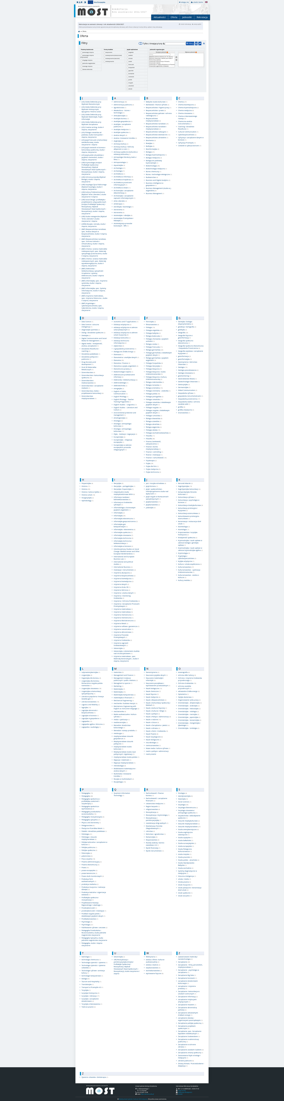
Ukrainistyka (119, 957)
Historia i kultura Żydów (91, 492)
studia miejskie (184, 854)
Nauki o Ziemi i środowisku (157, 731)
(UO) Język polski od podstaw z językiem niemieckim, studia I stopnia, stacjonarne (93, 157)
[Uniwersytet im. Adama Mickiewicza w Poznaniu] (162, 64)
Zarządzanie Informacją (188, 997)
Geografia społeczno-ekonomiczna (186, 342)
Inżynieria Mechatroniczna (125, 621)
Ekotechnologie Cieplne (123, 372)
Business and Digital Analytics (158, 180)
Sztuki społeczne (185, 893)
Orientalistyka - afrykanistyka (190, 703)
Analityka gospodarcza (123, 121)
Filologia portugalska (154, 396)
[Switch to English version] (206, 2)
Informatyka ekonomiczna (124, 518)
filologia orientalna (154, 388)
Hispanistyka (87, 483)
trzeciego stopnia (87, 66)
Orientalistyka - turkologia (188, 728)
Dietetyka (86, 335)
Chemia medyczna (186, 110)
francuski (131, 64)
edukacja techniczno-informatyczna (121, 342)
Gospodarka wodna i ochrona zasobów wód (189, 403)
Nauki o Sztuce (152, 722)
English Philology (121, 396)
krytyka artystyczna (186, 561)
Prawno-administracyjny (92, 862)
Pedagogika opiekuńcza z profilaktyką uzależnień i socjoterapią (91, 801)
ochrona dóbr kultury (187, 675)
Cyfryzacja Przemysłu (187, 143)
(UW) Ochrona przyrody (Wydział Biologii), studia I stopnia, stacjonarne (94, 179)
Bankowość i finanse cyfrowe (157, 105)
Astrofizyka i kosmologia (123, 207)
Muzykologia (120, 782)
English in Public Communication (121, 392)
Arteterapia (119, 204)
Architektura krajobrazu (123, 180)
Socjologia (183, 805)
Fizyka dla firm (152, 466)
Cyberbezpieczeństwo (187, 135)
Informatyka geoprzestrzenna (126, 521)
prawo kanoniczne (89, 873)
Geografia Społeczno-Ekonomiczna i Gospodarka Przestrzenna (190, 347)
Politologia (87, 834)
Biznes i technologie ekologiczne (159, 174)
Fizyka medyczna (153, 469)
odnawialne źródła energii (189, 691)
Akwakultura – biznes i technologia (122, 111)
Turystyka (86, 990)
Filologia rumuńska (154, 416)
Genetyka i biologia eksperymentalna (185, 323)
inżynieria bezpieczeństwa (124, 576)
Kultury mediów (185, 580)
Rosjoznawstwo (152, 840)
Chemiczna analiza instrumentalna (185, 122)
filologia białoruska (154, 336)
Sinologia (182, 793)
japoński (131, 70)
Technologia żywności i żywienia (94, 962)
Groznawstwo (184, 413)
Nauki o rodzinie (153, 719)
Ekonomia (119, 360)
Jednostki (187, 17)
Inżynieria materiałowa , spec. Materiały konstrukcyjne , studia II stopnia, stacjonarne (126, 658)
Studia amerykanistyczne (188, 829)
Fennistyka (151, 322)
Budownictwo (152, 177)
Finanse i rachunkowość (156, 458)
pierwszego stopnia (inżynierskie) (87, 56)
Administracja (120, 102)
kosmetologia (184, 527)
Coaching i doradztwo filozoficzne (186, 128)
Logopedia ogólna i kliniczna (93, 724)
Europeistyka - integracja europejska (123, 441)
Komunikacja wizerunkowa (189, 513)
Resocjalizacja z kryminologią (158, 815)
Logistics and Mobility (91, 705)
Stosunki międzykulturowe (189, 821)
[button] (77, 2)
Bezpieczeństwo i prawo (156, 110)
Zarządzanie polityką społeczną (190, 1023)
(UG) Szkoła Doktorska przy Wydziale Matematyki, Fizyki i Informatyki (92, 116)
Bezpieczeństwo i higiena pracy (158, 107)
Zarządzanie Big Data (187, 975)
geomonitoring (184, 376)
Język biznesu (152, 486)
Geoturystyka (184, 384)
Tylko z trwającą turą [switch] (152, 43)
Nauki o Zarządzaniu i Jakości (158, 725)
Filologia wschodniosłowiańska (158, 433)
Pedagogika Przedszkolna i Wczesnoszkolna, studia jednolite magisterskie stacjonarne (94, 932)
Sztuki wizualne (185, 896)
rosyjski (131, 83)
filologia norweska (153, 385)
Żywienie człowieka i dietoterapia (95, 1077)
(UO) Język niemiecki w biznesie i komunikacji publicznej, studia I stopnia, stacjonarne (94, 149)
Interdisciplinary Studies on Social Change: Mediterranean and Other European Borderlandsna (127, 551)
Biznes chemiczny (153, 171)
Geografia (183, 333)
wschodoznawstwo (154, 971)
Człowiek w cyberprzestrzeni (189, 146)
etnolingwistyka (120, 418)
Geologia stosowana (186, 373)
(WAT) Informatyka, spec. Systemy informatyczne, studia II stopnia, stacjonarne (94, 290)
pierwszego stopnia (88, 52)
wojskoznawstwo (153, 968)
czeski (130, 61)
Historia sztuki (88, 495)
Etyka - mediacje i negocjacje (125, 434)
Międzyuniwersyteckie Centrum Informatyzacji (133, 1099)
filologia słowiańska (154, 418)
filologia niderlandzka (155, 382)
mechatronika (120, 711)
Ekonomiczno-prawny (123, 369)
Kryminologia (184, 553)
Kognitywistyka (185, 486)
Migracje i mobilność (122, 760)
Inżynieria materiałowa (123, 609)
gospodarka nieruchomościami (190, 396)
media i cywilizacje (122, 719)
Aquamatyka (119, 165)
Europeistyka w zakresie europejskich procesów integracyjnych (122, 447)
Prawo (85, 867)
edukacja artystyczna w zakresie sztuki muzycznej (125, 334)
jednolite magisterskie (89, 63)
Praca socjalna (88, 859)
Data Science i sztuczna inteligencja (90, 325)
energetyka (119, 388)
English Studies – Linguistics (125, 405)
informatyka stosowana (123, 535)
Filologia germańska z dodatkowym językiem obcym (159, 354)
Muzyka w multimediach (124, 779)
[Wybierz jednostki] (176, 57)
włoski (130, 89)
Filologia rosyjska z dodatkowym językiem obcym (158, 411)
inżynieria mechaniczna (123, 615)
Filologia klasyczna (154, 369)
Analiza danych (120, 135)
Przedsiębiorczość (89, 908)
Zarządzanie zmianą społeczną (190, 1053)
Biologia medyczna (154, 158)
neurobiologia (152, 742)
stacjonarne (109, 52)
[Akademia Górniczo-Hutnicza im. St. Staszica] (162, 57)
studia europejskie (186, 846)
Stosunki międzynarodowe (189, 824)
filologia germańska (154, 350)
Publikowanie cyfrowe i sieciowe (94, 927)
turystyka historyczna (90, 993)
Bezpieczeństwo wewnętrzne (158, 135)
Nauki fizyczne (152, 694)
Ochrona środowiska (187, 683)
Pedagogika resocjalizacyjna (93, 817)
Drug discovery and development (89, 363)
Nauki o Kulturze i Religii (156, 711)
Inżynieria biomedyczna (123, 578)
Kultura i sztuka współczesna (190, 564)
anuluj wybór (197, 24)
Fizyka (149, 463)
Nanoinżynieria (152, 672)
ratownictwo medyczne (155, 803)
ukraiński (131, 86)
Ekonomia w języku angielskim (126, 366)
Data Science (87, 322)
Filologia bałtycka (153, 333)
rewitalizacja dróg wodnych (157, 823)
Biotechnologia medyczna (156, 169)
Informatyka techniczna (123, 538)
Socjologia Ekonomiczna (188, 807)
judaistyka (151, 508)
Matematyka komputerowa (125, 695)
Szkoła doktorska (87, 69)
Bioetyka (150, 143)
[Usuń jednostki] (176, 60)
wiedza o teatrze (153, 965)
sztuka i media (184, 879)
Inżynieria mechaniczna (123, 618)
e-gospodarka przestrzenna (125, 349)
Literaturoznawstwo (90, 702)
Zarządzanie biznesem (187, 978)
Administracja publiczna (124, 105)
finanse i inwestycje (154, 455)
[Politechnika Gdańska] (162, 60)
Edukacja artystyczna (122, 324)
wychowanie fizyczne (154, 973)
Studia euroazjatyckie (187, 843)
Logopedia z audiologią (91, 727)
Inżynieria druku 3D (122, 587)
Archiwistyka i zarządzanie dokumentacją (123, 191)
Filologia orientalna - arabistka (158, 391)
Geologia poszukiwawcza (188, 370)
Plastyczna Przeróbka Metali (93, 828)
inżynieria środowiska (123, 640)
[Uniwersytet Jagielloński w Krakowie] (162, 66)
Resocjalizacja (152, 812)
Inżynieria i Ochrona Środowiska (127, 601)
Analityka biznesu (121, 118)
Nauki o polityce (153, 714)
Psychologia (87, 922)
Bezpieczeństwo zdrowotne (157, 137)
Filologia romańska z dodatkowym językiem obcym (158, 403)
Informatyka (119, 513)
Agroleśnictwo (120, 107)
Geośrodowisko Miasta (187, 379)
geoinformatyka (185, 359)
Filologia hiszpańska (154, 363)
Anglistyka (118, 141)
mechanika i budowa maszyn (125, 703)
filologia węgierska (154, 427)
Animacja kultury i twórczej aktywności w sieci (124, 148)
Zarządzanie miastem (187, 1005)
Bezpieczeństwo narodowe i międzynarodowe (156, 128)
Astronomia (119, 210)
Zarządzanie (184, 962)
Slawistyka (183, 799)
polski (130, 79)
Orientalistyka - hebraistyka (189, 709)
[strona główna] (79, 31)
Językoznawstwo (153, 502)
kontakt (180, 1094)
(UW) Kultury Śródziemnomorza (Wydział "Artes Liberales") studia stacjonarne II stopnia (94, 194)
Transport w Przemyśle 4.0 (92, 987)
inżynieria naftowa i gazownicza (126, 626)
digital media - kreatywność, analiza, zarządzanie (92, 344)
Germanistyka (184, 387)
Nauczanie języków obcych (157, 675)
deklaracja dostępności (185, 1092)
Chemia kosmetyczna (187, 105)
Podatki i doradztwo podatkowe (94, 831)
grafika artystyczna (186, 410)
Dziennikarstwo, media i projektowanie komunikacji (93, 392)
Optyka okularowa (185, 697)
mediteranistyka (121, 722)
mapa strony (182, 1090)
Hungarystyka (88, 498)
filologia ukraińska (153, 424)
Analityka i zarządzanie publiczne (122, 125)
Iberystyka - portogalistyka (124, 486)
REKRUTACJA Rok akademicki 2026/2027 (129, 11)
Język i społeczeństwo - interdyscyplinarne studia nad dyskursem (157, 491)
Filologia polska (153, 394)
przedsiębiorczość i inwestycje (94, 911)
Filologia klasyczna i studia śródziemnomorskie (156, 373)
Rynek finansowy (153, 848)
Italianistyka (119, 648)
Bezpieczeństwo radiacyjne (157, 132)
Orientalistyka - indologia (188, 711)
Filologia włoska (153, 430)
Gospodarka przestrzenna (189, 399)
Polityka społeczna (89, 850)
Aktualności (160, 17)
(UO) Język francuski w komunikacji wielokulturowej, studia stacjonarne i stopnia (94, 142)
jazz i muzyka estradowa (156, 483)
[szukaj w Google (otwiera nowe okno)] (196, 43)
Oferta (174, 17)
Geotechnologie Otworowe (189, 382)
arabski (131, 55)
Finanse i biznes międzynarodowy (153, 448)
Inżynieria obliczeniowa (123, 632)
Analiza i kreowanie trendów (125, 138)
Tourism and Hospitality (91, 981)
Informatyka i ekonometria (124, 529)
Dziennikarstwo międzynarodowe (89, 397)
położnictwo (87, 856)
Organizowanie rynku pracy (189, 700)
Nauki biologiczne (154, 688)
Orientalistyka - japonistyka (189, 717)
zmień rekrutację (186, 24)
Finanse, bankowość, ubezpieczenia (153, 442)
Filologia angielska (154, 330)
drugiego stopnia (87, 60)
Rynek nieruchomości (155, 851)
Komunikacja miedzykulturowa (190, 505)
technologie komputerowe (92, 976)
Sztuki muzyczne (185, 885)
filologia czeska (152, 344)
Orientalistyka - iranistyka (188, 714)
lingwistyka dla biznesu (91, 678)
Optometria (183, 694)
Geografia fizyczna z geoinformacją (185, 336)
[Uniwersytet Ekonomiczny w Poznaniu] (162, 61)
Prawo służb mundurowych (93, 876)
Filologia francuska (154, 347)
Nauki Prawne (152, 734)
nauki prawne (151, 754)
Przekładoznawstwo (90, 919)
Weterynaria (151, 957)
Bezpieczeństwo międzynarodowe (153, 119)
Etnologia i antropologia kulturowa (122, 425)
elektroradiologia (121, 383)
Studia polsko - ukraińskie (188, 860)
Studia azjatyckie (185, 837)
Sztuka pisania (184, 882)
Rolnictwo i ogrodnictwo (156, 834)
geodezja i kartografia (187, 327)
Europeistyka (119, 437)
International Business (123, 567)
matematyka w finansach (124, 698)
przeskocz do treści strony (0, 0)
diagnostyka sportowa (91, 330)
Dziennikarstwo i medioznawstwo (89, 381)
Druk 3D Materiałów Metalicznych (89, 368)
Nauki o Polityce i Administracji (158, 717)
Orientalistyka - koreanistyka (189, 720)
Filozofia (150, 436)
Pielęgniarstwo (88, 825)
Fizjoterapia (151, 460)
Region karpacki (153, 806)
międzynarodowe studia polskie (126, 757)
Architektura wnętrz (122, 188)
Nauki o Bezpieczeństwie (156, 700)
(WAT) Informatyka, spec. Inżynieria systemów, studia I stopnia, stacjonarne (94, 283)
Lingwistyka (87, 675)
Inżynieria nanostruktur (123, 629)
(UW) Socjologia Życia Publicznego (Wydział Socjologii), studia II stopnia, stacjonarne (94, 187)
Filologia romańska (154, 399)
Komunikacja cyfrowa (187, 497)
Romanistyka (151, 837)
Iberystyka (118, 483)
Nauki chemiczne (153, 691)
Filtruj (191, 43)
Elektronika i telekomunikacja (125, 380)
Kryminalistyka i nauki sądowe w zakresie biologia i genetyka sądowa (190, 542)
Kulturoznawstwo (186, 567)
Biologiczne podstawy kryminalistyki (154, 161)
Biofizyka (150, 146)
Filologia (150, 327)
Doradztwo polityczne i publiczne (90, 358)
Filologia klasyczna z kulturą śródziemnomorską (156, 378)
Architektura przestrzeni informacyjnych (123, 183)
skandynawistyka (185, 796)
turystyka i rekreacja (90, 996)
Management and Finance (124, 675)
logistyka (86, 707)
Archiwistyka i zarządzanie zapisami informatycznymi (124, 197)
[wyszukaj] (164, 43)
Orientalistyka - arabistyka (189, 706)
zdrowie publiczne (186, 1061)
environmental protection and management (125, 414)
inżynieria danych (121, 584)
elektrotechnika (120, 386)
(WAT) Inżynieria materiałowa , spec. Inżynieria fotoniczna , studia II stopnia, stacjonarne (94, 298)
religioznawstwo (153, 809)
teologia (86, 979)
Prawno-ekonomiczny (90, 865)
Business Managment (155, 193)
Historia (86, 486)
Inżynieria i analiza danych (125, 593)
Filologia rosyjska (153, 407)
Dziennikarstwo (88, 372)
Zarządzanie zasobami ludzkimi (191, 1050)
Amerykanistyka (120, 116)
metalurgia (119, 733)
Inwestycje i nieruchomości (125, 570)
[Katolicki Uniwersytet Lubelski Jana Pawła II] (162, 58)
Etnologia (118, 421)
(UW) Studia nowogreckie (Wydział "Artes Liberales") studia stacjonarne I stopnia (94, 218)
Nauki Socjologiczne (154, 737)
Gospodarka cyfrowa (186, 393)
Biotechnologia (153, 166)
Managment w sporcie (123, 683)
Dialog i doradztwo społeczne (93, 333)
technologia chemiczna (91, 960)
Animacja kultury (121, 144)
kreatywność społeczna (187, 537)
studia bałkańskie (185, 840)
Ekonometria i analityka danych (126, 357)
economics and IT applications (126, 322)
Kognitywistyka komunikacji (189, 489)
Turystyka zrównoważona (92, 1004)
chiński (131, 58)
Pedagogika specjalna (91, 820)
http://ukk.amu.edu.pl (147, 1094)
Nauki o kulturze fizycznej (156, 708)
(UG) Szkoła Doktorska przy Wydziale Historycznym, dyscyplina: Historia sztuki (91, 109)
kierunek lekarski (185, 483)
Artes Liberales (120, 201)
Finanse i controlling (154, 452)
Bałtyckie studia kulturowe (157, 102)
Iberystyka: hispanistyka (124, 489)
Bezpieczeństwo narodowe (157, 124)
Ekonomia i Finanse (122, 363)
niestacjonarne (110, 61)
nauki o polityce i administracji (157, 751)
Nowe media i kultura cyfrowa (158, 748)
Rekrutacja (202, 17)
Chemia (182, 102)
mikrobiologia (120, 766)
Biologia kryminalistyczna (156, 155)
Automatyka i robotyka (123, 215)
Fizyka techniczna (153, 472)
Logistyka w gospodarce (91, 718)
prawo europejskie (89, 870)
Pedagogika (87, 793)
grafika (181, 407)
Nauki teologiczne (153, 740)
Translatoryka (88, 984)
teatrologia (87, 957)
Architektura (119, 174)
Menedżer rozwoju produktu (125, 730)
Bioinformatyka (152, 149)
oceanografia (184, 672)
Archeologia (119, 168)
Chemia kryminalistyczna (188, 107)
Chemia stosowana (186, 113)
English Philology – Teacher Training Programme (124, 400)
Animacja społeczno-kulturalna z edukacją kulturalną (126, 153)
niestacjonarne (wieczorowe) (114, 55)
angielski (131, 52)
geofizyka (182, 330)
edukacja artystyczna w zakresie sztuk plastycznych (125, 328)
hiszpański (132, 67)
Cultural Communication (188, 132)
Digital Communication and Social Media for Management (94, 339)
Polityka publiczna (89, 847)
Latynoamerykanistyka (91, 672)
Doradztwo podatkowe (91, 354)
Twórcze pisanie (89, 1007)
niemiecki (131, 76)
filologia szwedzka (153, 421)
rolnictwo (150, 831)
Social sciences (184, 802)
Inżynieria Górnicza (122, 590)
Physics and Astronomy (91, 823)
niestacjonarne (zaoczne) (112, 58)
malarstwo (119, 672)
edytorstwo (119, 346)
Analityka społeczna (122, 132)
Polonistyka (87, 853)
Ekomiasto (118, 354)
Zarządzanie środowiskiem (189, 1036)
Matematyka (119, 689)
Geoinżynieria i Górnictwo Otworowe (187, 363)
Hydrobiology (87, 501)
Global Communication (187, 390)
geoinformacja (184, 356)
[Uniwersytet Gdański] (162, 63)
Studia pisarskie (185, 857)
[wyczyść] (199, 43)
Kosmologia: (183, 529)
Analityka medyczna (122, 129)
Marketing (118, 686)
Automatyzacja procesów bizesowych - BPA (123, 224)
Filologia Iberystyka (154, 366)
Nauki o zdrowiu (153, 728)
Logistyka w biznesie (90, 715)
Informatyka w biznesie (123, 546)
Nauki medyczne (153, 697)
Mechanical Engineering (124, 700)
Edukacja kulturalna (122, 338)
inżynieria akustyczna (123, 573)
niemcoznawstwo (153, 745)
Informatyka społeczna (123, 532)
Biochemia (151, 140)
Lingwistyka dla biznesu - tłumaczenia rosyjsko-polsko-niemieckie (92, 683)
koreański (131, 73)
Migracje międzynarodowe (124, 763)
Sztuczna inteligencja (187, 876)
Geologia (182, 367)
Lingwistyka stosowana (91, 688)
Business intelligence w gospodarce (154, 184)
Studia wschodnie (185, 868)
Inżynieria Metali (121, 623)
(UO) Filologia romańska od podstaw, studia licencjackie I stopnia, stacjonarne (92, 134)
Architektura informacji (123, 177)
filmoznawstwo (152, 324)
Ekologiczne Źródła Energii (124, 352)
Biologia (150, 152)
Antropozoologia (121, 162)
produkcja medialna (90, 884)
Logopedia (87, 721)
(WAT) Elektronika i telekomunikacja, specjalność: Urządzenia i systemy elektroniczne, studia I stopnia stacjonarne (93, 273)
